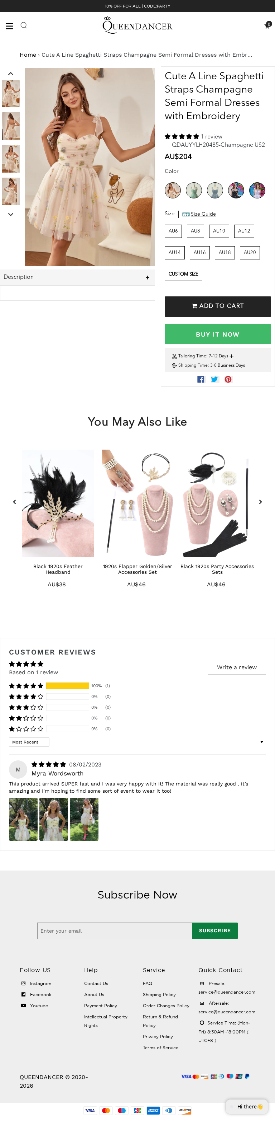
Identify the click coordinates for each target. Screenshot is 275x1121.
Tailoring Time (192, 356)
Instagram (40, 983)
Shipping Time (193, 365)
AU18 (225, 252)
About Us (94, 994)
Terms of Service (160, 1047)
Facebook (40, 994)
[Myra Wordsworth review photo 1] (23, 819)
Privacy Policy (158, 1036)
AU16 (200, 252)
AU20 (250, 252)
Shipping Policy (159, 994)
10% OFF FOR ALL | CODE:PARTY (137, 6)
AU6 (173, 231)
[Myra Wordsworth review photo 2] (53, 819)
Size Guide (203, 214)
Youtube (38, 1005)
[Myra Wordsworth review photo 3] (84, 819)
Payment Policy (100, 1005)
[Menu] (12, 25)
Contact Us (96, 983)
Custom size (183, 274)
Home (28, 54)
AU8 (195, 231)
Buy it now (218, 334)
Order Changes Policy (166, 1005)
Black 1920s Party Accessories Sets (137, 569)
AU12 (244, 231)
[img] (50, 764)
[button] (183, 137)
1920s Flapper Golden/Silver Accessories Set (57, 569)
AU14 (175, 252)
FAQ (147, 983)
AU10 (219, 231)
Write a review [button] (237, 667)
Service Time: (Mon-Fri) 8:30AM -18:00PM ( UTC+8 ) (224, 1032)
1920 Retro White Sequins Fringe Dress (217, 569)
